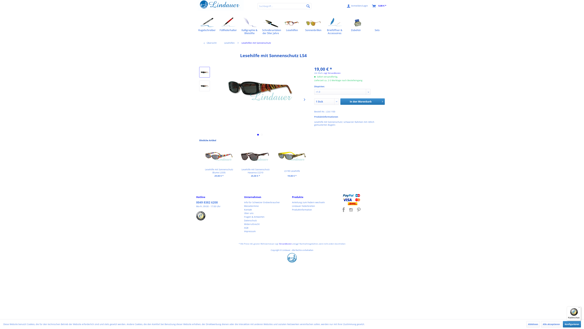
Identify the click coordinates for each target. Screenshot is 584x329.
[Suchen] (308, 6)
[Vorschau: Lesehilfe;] (204, 72)
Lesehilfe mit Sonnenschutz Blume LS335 (219, 171)
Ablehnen (533, 324)
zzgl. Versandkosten (332, 73)
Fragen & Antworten (254, 216)
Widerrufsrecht (252, 224)
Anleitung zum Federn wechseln (308, 202)
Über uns (249, 213)
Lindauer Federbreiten (303, 206)
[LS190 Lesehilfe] (292, 155)
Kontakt (248, 209)
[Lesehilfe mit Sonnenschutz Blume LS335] (219, 155)
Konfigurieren (572, 324)
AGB (246, 227)
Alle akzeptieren (551, 324)
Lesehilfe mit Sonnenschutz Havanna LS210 (256, 171)
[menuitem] (284, 6)
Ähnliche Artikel (207, 140)
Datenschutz (250, 220)
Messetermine (251, 206)
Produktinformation (302, 209)
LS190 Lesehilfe (292, 171)
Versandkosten (285, 243)
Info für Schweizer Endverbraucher (262, 202)
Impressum (250, 231)
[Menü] (579, 308)
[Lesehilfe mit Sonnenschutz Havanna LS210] (255, 155)
